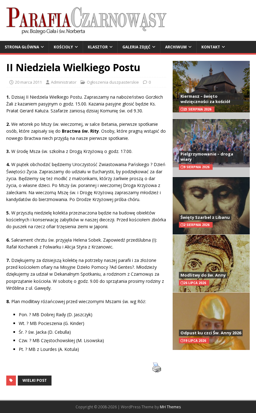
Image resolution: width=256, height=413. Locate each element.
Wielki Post (34, 380)
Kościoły (63, 47)
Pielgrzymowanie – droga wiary (206, 156)
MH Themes (170, 407)
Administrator (63, 82)
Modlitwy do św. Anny (203, 275)
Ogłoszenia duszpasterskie (113, 82)
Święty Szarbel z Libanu (205, 217)
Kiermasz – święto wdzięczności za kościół (205, 98)
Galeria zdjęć (136, 47)
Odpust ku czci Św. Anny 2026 (210, 333)
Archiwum (176, 47)
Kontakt (210, 47)
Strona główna (22, 47)
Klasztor (98, 47)
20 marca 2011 (28, 82)
